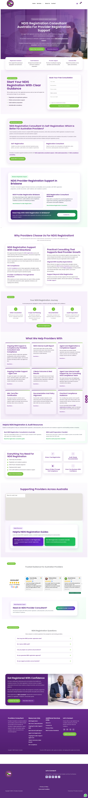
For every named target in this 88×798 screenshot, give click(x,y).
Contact (53, 3)
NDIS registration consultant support (45, 153)
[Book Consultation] (86, 396)
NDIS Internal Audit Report (35, 730)
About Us (47, 3)
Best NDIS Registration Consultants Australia (58, 541)
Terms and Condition (44, 789)
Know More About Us (52, 49)
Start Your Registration (44, 325)
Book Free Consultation (64, 105)
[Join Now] (86, 401)
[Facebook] (47, 777)
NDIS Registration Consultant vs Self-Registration (27, 541)
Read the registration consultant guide (14, 439)
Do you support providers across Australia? (28, 661)
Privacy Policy (49, 728)
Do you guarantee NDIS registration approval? (29, 655)
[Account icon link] (77, 3)
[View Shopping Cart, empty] (80, 3)
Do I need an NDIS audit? (23, 644)
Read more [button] (28, 589)
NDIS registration (28, 253)
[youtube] (56, 777)
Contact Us (66, 215)
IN (70, 729)
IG (67, 729)
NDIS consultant (68, 268)
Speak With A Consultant (17, 158)
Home (33, 3)
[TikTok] (59, 777)
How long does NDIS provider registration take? (29, 638)
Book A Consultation (69, 734)
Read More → (10, 364)
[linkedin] (53, 777)
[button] (42, 3)
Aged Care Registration (35, 733)
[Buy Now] (86, 399)
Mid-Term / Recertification (36, 723)
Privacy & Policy (44, 786)
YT (73, 729)
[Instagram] (50, 777)
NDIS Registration (33, 721)
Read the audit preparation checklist (56, 439)
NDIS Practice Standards (63, 266)
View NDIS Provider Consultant (65, 608)
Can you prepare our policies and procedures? (29, 649)
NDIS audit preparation (61, 153)
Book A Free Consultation (36, 49)
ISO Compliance (13, 268)
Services (39, 3)
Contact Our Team (14, 700)
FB (64, 729)
